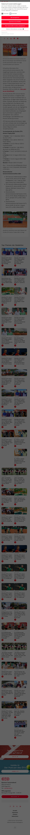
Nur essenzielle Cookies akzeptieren (15, 26)
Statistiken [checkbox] (14, 13)
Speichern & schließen (15, 22)
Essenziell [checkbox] (6, 13)
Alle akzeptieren (15, 17)
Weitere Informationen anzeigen (14, 29)
